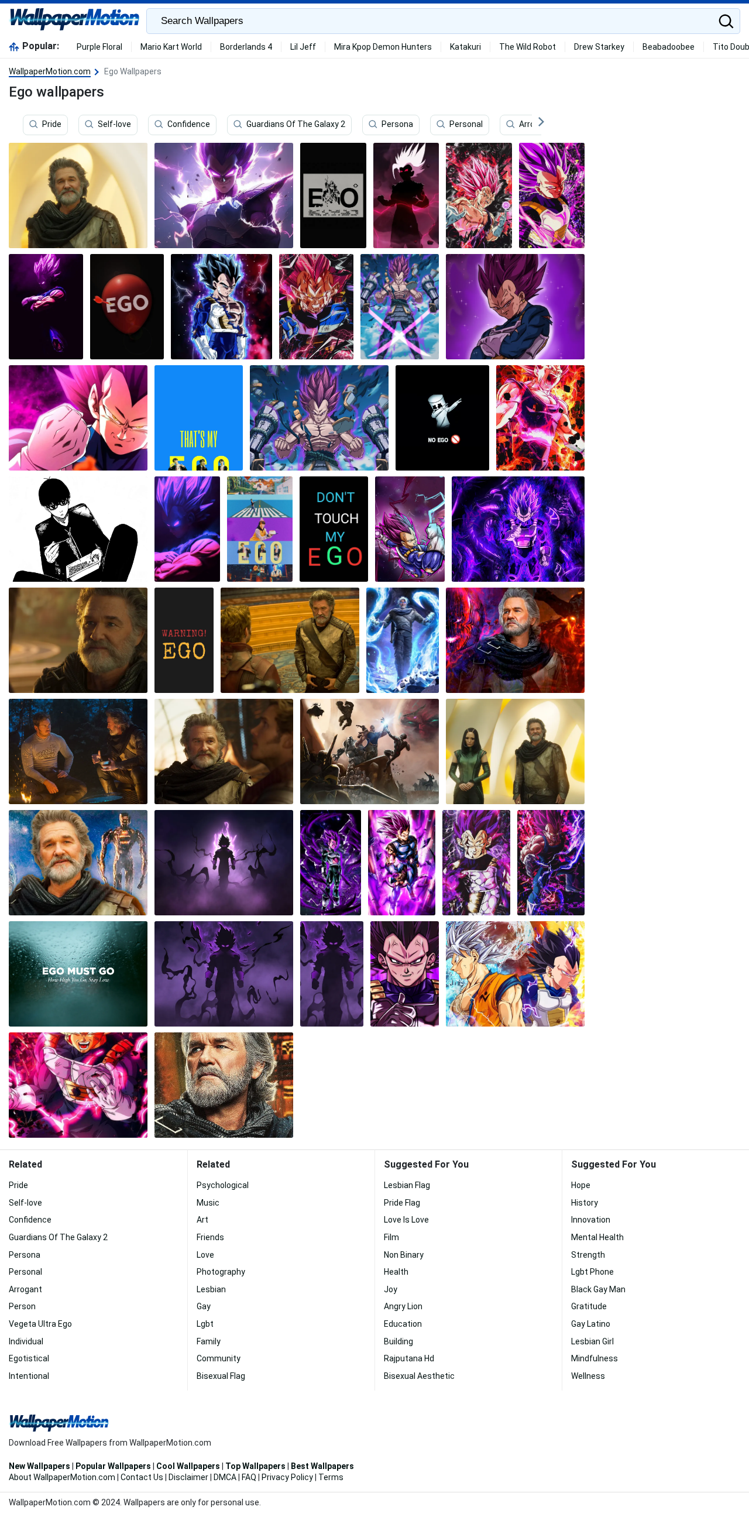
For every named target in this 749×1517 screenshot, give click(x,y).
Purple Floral (99, 47)
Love (205, 1254)
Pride (51, 124)
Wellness (588, 1376)
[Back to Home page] (74, 21)
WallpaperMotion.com (50, 71)
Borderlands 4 (246, 47)
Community (218, 1358)
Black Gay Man (598, 1289)
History (584, 1202)
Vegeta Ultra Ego (40, 1324)
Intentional (29, 1376)
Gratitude (589, 1306)
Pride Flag (402, 1202)
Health (396, 1271)
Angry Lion (403, 1306)
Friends (210, 1237)
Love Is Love (406, 1219)
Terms (330, 1477)
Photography (221, 1271)
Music (208, 1202)
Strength (588, 1254)
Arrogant (535, 124)
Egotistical (29, 1358)
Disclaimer (188, 1477)
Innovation (590, 1219)
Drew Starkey (599, 47)
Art (202, 1219)
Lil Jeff (303, 47)
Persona (397, 124)
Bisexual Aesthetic (419, 1376)
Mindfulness (594, 1358)
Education (403, 1324)
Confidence (188, 124)
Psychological (223, 1185)
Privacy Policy (287, 1477)
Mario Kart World (171, 47)
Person (22, 1306)
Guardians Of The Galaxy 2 (295, 124)
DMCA (225, 1477)
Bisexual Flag (221, 1376)
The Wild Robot (527, 47)
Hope (580, 1185)
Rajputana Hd (409, 1358)
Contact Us (142, 1477)
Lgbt (205, 1324)
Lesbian (211, 1289)
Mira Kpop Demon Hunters (383, 47)
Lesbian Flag (407, 1185)
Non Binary (404, 1254)
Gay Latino (590, 1324)
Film (391, 1237)
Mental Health (597, 1237)
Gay (204, 1306)
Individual (26, 1341)
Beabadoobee (669, 47)
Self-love (114, 124)
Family (209, 1341)
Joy (390, 1289)
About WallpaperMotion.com (62, 1477)
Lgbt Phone (592, 1271)
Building (398, 1341)
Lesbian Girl (592, 1341)
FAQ (249, 1477)
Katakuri (465, 47)
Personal (466, 124)
